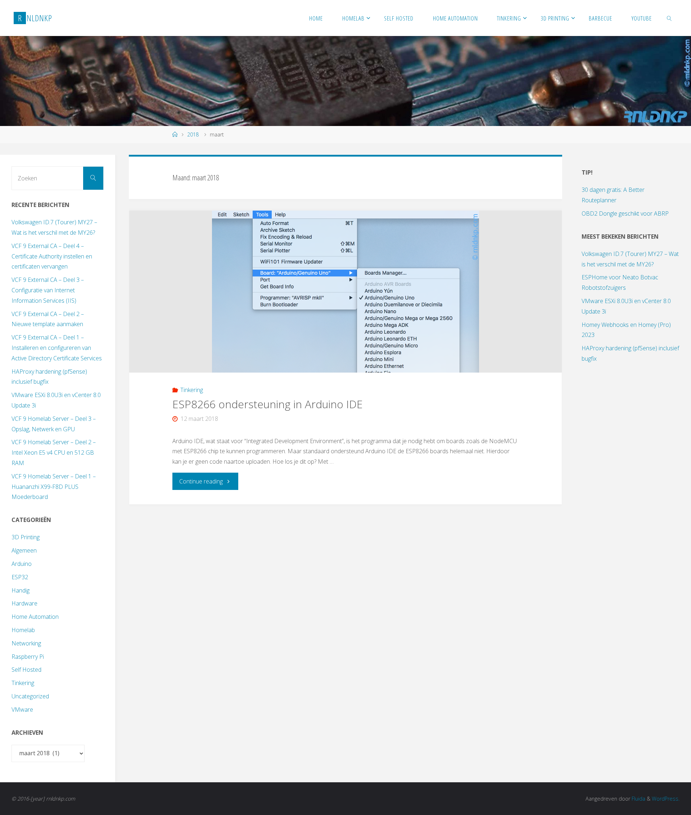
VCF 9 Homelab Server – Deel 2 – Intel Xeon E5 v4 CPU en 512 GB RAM (54, 452)
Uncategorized (30, 696)
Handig (21, 590)
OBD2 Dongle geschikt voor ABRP (625, 213)
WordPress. (665, 798)
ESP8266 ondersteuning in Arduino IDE (267, 404)
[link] (669, 18)
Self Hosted (26, 670)
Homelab (23, 630)
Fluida (637, 798)
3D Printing (26, 537)
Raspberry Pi (28, 657)
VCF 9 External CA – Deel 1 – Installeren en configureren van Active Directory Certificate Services (57, 347)
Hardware (24, 603)
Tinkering (191, 390)
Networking (26, 643)
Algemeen (24, 550)
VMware (22, 709)
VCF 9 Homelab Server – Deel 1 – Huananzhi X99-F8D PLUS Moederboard (54, 486)
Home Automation (35, 617)
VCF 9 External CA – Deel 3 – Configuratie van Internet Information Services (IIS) (48, 290)
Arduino (22, 564)
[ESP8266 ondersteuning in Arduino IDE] (345, 292)
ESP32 (20, 577)
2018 (193, 134)
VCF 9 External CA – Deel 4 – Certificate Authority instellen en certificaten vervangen (52, 256)
